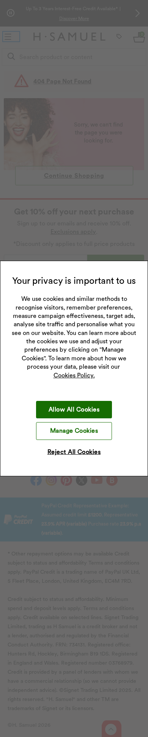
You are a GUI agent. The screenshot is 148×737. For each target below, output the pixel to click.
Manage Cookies (74, 430)
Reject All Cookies (74, 451)
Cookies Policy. (74, 375)
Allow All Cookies (74, 409)
